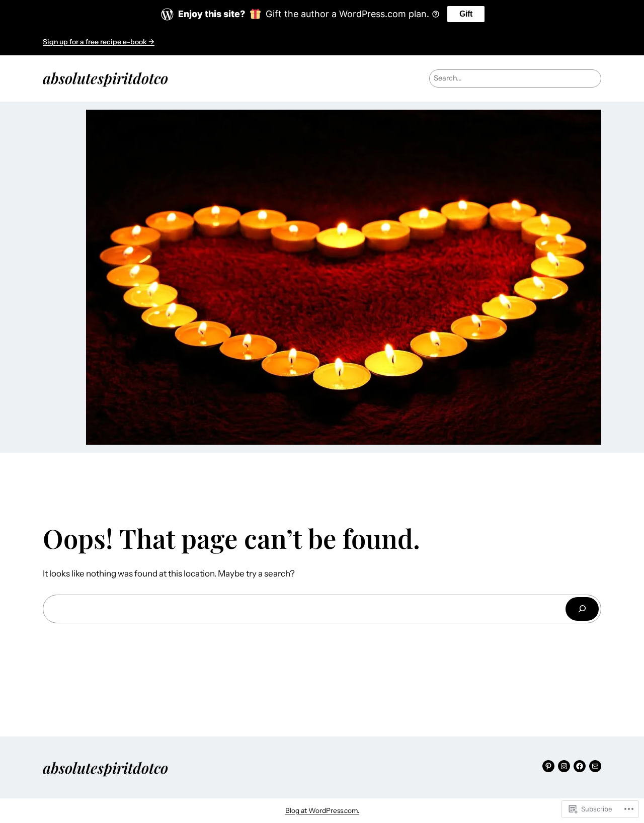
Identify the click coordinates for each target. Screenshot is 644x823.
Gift (465, 14)
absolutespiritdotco (105, 78)
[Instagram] (564, 766)
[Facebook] (580, 766)
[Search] (582, 609)
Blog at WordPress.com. (322, 810)
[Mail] (595, 766)
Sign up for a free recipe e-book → (98, 41)
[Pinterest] (548, 766)
